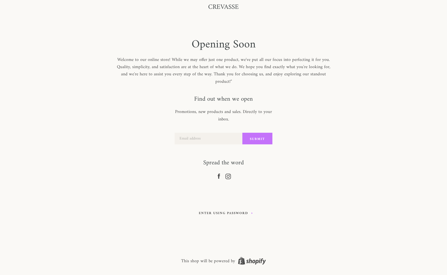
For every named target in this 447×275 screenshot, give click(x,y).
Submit (257, 139)
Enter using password (223, 213)
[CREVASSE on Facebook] (219, 175)
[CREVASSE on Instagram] (228, 175)
